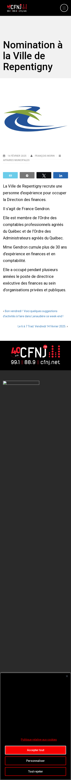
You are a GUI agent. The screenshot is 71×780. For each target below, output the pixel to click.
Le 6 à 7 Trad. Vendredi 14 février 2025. (42, 326)
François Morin (45, 155)
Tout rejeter (35, 771)
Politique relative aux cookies (39, 739)
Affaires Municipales (16, 160)
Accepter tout (35, 750)
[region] (35, 726)
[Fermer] (66, 676)
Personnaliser (35, 760)
